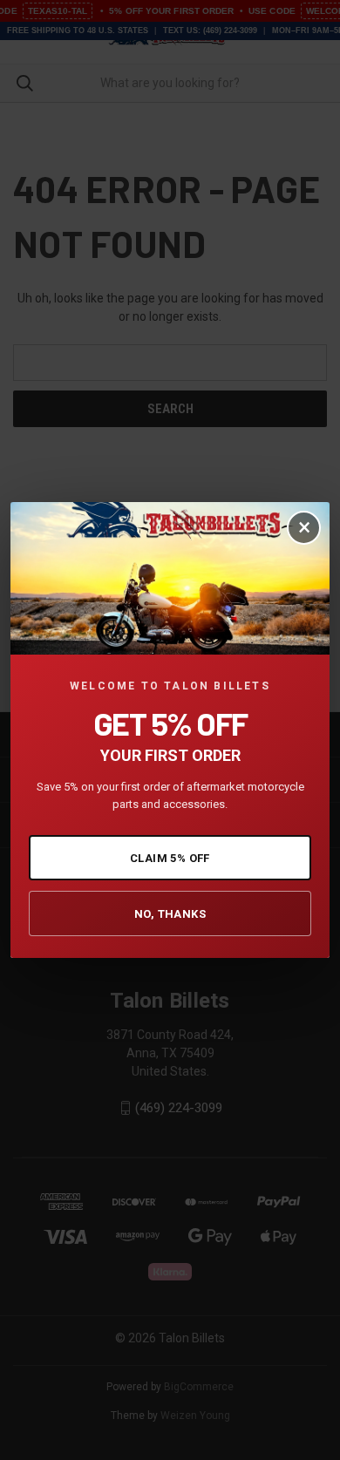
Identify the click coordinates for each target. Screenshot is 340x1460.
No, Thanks (170, 913)
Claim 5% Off (170, 858)
